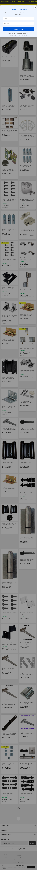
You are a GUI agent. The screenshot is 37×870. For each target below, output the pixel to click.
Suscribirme (18, 29)
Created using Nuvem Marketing (18, 35)
